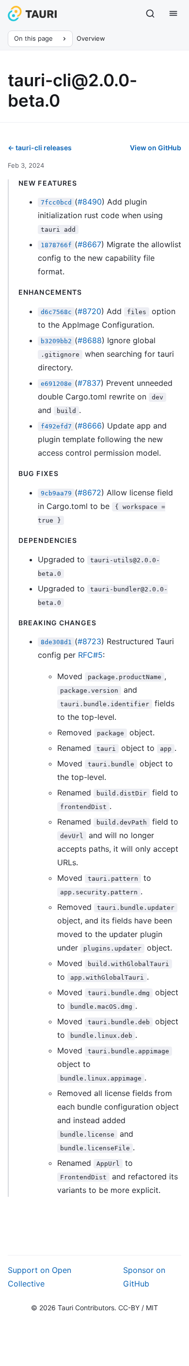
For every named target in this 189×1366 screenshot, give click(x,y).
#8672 (89, 492)
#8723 (89, 641)
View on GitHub (155, 147)
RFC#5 (90, 655)
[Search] (150, 13)
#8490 (90, 201)
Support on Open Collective (39, 1276)
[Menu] (173, 13)
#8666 (90, 425)
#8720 (89, 311)
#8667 (89, 244)
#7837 (89, 383)
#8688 (90, 340)
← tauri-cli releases (40, 147)
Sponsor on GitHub (144, 1276)
